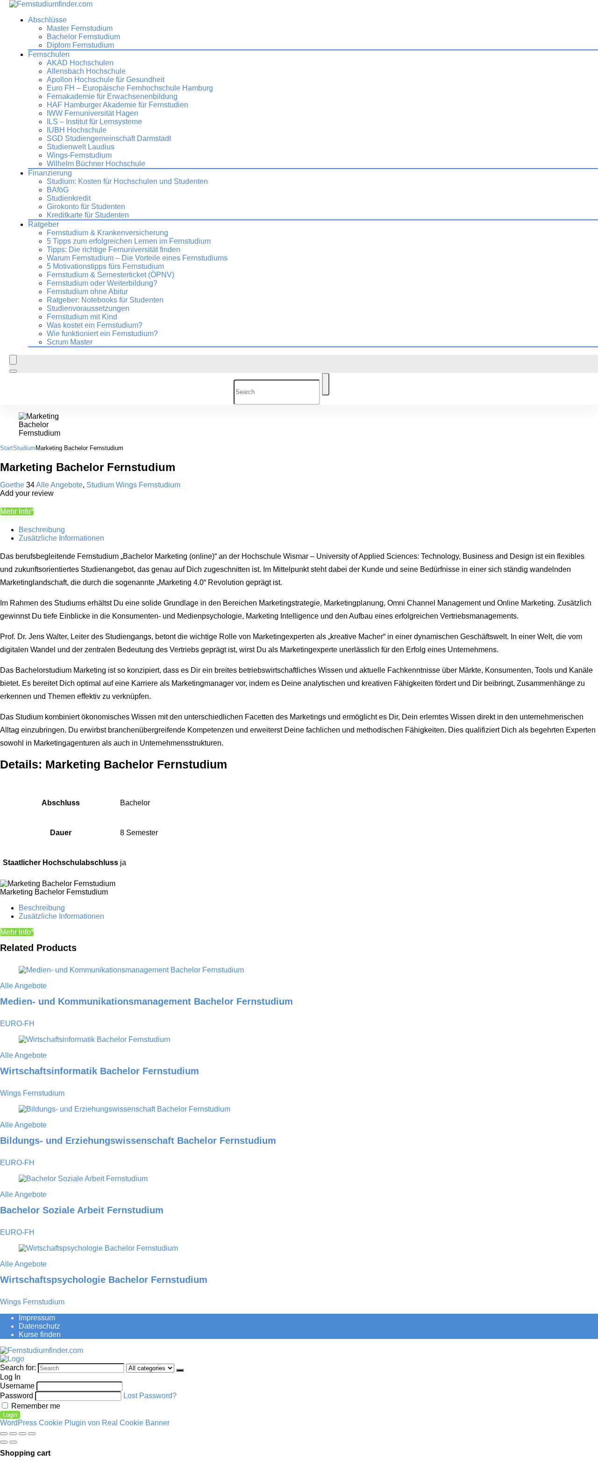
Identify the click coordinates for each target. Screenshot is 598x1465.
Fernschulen (49, 54)
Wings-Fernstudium (79, 155)
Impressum (37, 1318)
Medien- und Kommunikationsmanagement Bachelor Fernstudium (146, 1001)
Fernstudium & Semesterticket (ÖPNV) (110, 275)
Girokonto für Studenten (86, 207)
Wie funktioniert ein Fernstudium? (102, 334)
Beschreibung (42, 530)
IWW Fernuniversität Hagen (92, 113)
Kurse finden (40, 1334)
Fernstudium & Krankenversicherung (107, 233)
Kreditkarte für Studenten (88, 215)
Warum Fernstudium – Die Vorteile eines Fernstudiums (137, 258)
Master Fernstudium (80, 28)
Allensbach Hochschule (86, 71)
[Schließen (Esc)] (32, 1433)
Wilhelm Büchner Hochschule (96, 164)
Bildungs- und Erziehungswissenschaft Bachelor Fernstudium (138, 1140)
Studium (24, 447)
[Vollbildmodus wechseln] (13, 1433)
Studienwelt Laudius (80, 147)
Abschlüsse (47, 20)
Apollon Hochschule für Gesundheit (105, 80)
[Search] (13, 371)
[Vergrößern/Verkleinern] (3, 1433)
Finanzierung (50, 173)
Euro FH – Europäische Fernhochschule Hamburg (130, 88)
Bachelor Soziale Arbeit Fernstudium (82, 1210)
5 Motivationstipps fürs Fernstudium (105, 266)
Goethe (13, 485)
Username (17, 1386)
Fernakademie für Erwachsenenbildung (112, 96)
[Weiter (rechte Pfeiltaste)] (13, 1442)
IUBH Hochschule (77, 130)
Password (16, 1396)
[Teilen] (22, 1433)
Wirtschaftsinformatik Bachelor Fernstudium (99, 1071)
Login (10, 1414)
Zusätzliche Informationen (61, 538)
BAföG (58, 190)
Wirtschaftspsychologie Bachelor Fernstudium (103, 1280)
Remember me (34, 1406)
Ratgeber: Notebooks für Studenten (105, 300)
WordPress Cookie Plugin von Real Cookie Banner (85, 1423)
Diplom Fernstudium (80, 45)
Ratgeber (43, 224)
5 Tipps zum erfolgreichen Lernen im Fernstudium (129, 241)
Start (6, 447)
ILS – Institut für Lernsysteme (94, 122)
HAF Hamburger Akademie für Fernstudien (117, 105)
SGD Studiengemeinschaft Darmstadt (109, 138)
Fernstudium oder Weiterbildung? (102, 283)
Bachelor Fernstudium (83, 37)
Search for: (18, 1368)
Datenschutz (39, 1326)
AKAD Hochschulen (80, 63)
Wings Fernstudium (148, 485)
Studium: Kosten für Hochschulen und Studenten (127, 181)
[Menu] (13, 360)
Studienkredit (69, 198)
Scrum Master (70, 342)
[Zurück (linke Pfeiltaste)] (3, 1442)
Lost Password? (150, 1396)
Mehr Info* (17, 511)
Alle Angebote (59, 485)
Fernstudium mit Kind (82, 317)
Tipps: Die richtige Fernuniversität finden (113, 250)
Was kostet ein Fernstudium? (94, 325)
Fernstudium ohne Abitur (87, 292)
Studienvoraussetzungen (88, 308)
